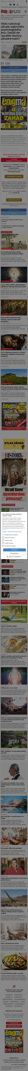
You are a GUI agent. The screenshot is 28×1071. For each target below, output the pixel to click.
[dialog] (14, 535)
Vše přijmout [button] (14, 549)
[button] (14, 531)
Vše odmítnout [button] (14, 553)
